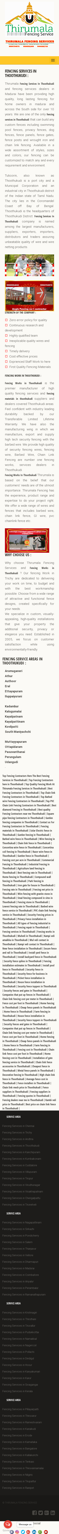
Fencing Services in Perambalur (20, 1288)
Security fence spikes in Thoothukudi (23, 961)
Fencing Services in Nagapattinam (21, 1222)
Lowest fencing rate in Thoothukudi (20, 906)
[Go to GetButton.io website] (8, 1531)
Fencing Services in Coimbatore (20, 1274)
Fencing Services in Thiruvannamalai (23, 1468)
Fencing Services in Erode (17, 1435)
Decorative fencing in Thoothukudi (20, 1075)
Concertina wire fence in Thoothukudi (21, 847)
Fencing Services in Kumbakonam (21, 1158)
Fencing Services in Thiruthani (19, 1319)
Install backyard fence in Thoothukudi (37, 957)
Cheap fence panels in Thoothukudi (38, 1007)
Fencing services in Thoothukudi (19, 931)
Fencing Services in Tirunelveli (19, 1204)
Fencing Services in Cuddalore (19, 1165)
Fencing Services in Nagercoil (19, 1345)
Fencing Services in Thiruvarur (19, 1415)
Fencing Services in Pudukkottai (20, 1332)
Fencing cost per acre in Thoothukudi (21, 860)
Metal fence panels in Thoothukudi (36, 1070)
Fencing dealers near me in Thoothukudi (23, 1100)
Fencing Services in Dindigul (18, 1358)
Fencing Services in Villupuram (19, 1171)
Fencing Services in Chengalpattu (21, 1198)
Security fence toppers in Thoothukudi (37, 986)
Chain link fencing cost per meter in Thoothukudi (27, 999)
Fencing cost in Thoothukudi (32, 1049)
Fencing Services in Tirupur (17, 1178)
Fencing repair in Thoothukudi (33, 927)
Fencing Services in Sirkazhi (18, 1229)
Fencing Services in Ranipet (18, 1487)
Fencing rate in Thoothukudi (17, 889)
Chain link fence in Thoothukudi (34, 843)
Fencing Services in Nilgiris (17, 1474)
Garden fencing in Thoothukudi (34, 835)
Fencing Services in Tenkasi (18, 1461)
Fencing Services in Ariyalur (18, 1281)
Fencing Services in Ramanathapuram (24, 1294)
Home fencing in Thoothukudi (17, 877)
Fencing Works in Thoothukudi (23, 383)
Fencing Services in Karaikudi (19, 1428)
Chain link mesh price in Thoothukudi (21, 1087)
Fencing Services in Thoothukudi (20, 1145)
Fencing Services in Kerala (17, 1391)
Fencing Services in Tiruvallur (18, 1325)
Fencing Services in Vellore (17, 1255)
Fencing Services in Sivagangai (20, 1384)
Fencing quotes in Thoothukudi (34, 1096)
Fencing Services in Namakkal (19, 1338)
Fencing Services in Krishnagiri (19, 1312)
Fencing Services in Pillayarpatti (20, 1409)
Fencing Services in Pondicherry (20, 1235)
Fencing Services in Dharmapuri (20, 1261)
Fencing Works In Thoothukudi (21, 475)
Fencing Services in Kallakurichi (20, 1455)
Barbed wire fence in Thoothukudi (20, 839)
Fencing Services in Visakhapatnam (22, 1191)
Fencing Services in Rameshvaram (22, 1422)
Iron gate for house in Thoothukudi (36, 885)
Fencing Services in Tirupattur (19, 1481)
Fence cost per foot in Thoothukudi (20, 1003)
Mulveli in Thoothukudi (30, 936)
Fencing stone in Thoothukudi (33, 902)
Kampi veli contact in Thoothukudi (35, 944)
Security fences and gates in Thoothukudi (25, 990)
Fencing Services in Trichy (17, 1132)
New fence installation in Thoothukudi (22, 948)
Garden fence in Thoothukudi (33, 856)
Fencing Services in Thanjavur (19, 1248)
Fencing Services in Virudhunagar (21, 1185)
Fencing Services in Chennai (18, 1126)
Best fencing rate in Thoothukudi (35, 872)
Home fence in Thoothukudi (18, 1011)
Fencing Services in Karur (16, 1378)
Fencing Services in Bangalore (19, 1448)
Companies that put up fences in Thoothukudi (26, 995)
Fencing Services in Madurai (18, 1268)
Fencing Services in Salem (17, 1242)
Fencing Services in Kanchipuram (21, 1152)
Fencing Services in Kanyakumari (21, 1371)
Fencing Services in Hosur (17, 1365)
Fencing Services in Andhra (17, 1139)
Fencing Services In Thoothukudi (37, 84)
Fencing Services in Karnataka (19, 1442)
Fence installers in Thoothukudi (34, 1083)
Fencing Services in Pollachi (18, 1351)
